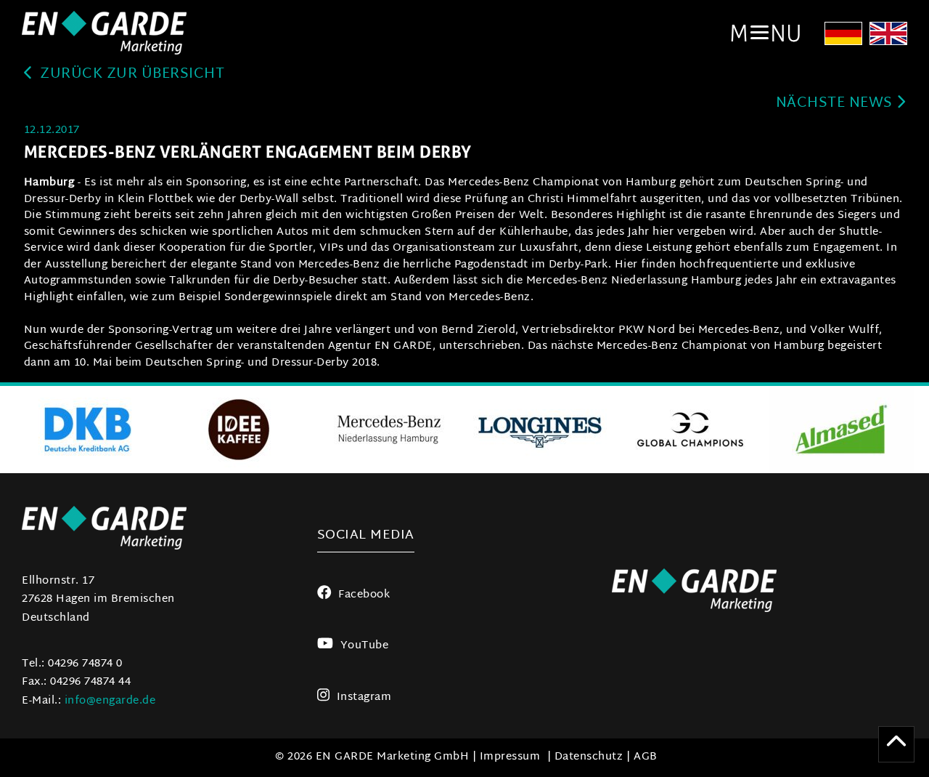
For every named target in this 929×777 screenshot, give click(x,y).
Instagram (364, 697)
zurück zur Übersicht (130, 74)
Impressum (510, 757)
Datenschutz (588, 757)
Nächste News (836, 103)
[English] (888, 38)
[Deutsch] (843, 38)
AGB (646, 757)
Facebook (364, 595)
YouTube (364, 646)
